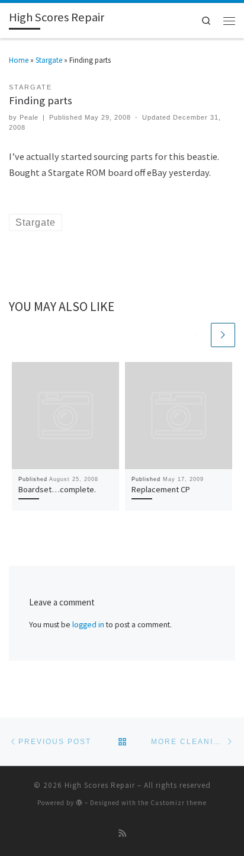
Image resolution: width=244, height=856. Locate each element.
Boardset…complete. (57, 489)
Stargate (49, 60)
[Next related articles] (223, 335)
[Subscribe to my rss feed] (122, 834)
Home (18, 60)
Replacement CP (160, 489)
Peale (29, 117)
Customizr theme (178, 803)
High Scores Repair (100, 785)
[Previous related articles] (197, 335)
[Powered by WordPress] (79, 802)
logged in (88, 625)
